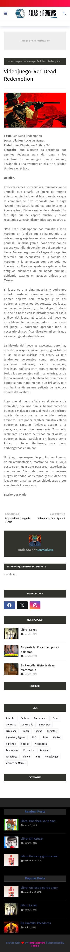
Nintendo (11, 744)
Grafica (26, 731)
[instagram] (35, 605)
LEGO (33, 737)
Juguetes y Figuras (15, 737)
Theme (35, 945)
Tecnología (12, 756)
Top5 (37, 756)
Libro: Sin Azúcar (32, 838)
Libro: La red (29, 629)
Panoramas (12, 750)
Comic (56, 718)
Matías (56, 737)
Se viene (44, 750)
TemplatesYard (36, 942)
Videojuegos (51, 756)
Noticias (25, 744)
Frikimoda (11, 731)
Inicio (10, 61)
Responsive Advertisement (35, 40)
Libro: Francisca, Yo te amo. (38, 821)
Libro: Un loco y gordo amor (39, 856)
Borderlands (40, 718)
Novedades (41, 744)
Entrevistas (45, 724)
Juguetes (52, 731)
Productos (28, 750)
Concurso (11, 724)
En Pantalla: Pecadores (36, 923)
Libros (44, 737)
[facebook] (9, 605)
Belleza (25, 718)
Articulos (11, 718)
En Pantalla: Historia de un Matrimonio (38, 668)
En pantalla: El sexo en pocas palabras (40, 650)
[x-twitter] (22, 605)
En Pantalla (27, 724)
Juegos (18, 61)
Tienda (26, 756)
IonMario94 (45, 550)
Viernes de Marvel (15, 763)
